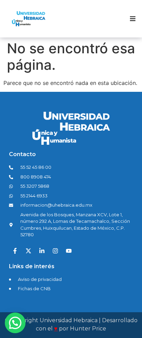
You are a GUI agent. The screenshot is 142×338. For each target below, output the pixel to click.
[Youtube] (68, 251)
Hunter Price (88, 328)
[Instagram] (55, 251)
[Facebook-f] (15, 251)
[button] (132, 19)
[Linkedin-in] (42, 251)
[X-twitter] (28, 251)
